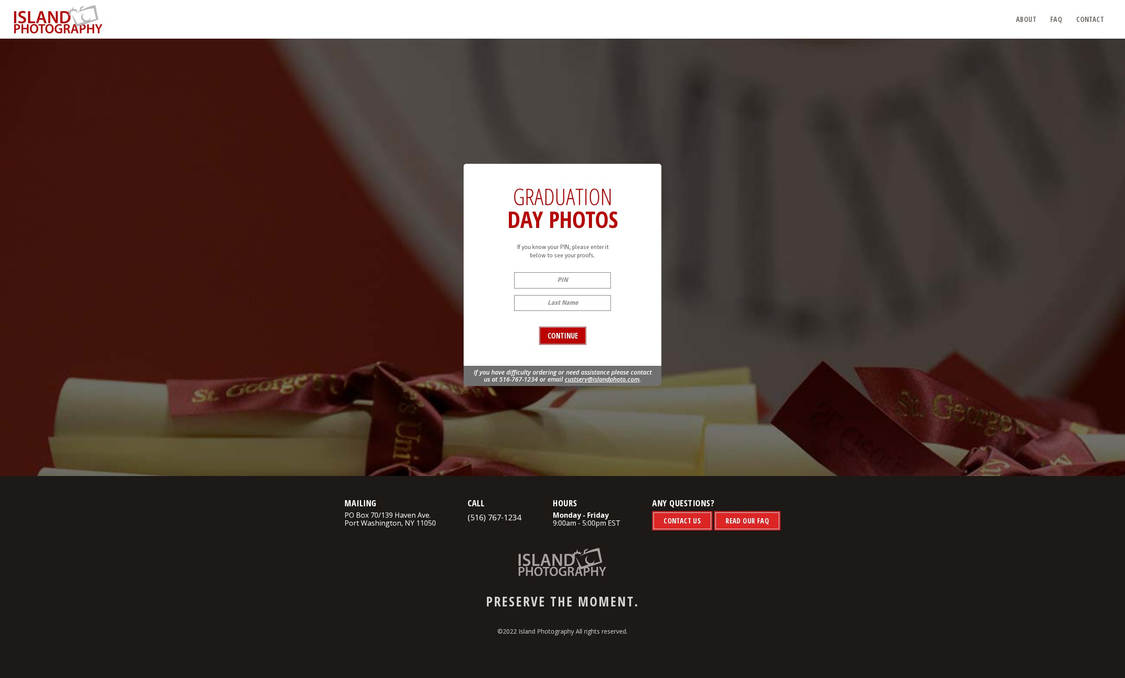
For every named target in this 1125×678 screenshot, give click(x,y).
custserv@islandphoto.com (602, 379)
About (1026, 19)
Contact (1090, 19)
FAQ (1056, 19)
